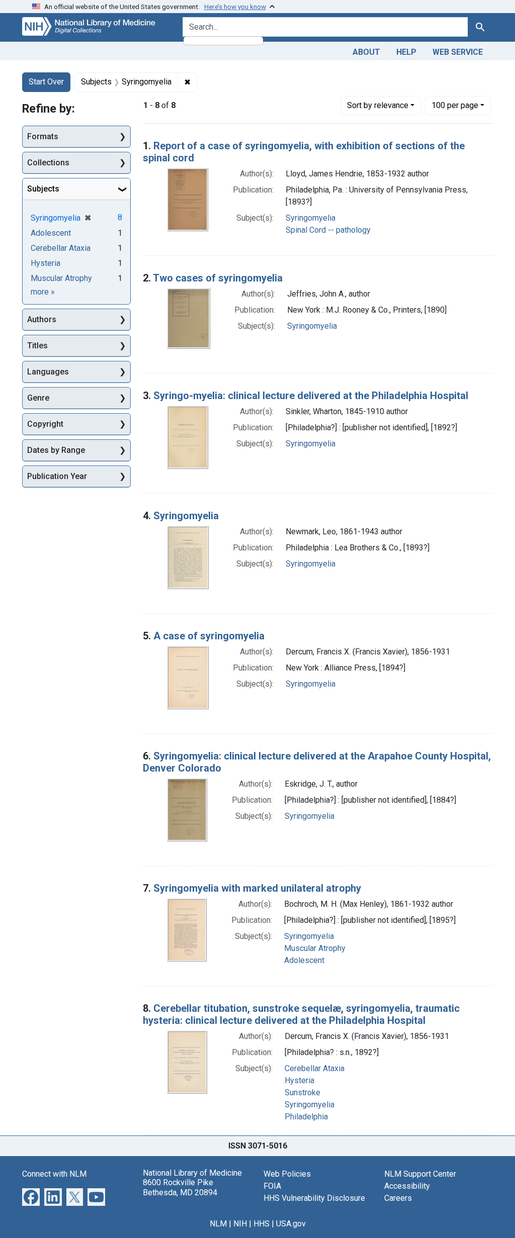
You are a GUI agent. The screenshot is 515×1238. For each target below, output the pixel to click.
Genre (38, 398)
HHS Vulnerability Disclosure (314, 1198)
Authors (41, 319)
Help (406, 52)
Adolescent (304, 960)
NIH (240, 1223)
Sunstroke (302, 1092)
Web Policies (287, 1174)
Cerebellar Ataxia (315, 1068)
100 (455, 105)
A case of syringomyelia (209, 636)
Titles (37, 345)
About (366, 52)
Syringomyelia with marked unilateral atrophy (257, 888)
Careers (398, 1198)
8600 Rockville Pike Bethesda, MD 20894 (180, 1187)
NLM (218, 1223)
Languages (48, 371)
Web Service (458, 52)
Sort (377, 105)
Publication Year (57, 476)
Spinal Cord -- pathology (328, 230)
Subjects (43, 189)
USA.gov (291, 1223)
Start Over (46, 81)
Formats (42, 136)
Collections (48, 162)
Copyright (45, 424)
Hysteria (299, 1080)
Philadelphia (306, 1116)
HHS (261, 1223)
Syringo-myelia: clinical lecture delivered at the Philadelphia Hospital (310, 396)
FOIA (272, 1186)
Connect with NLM (54, 1174)
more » (43, 292)
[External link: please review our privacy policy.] (31, 1196)
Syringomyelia (310, 218)
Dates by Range (56, 450)
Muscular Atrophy (315, 948)
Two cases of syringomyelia (218, 278)
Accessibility (407, 1186)
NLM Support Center (420, 1174)
